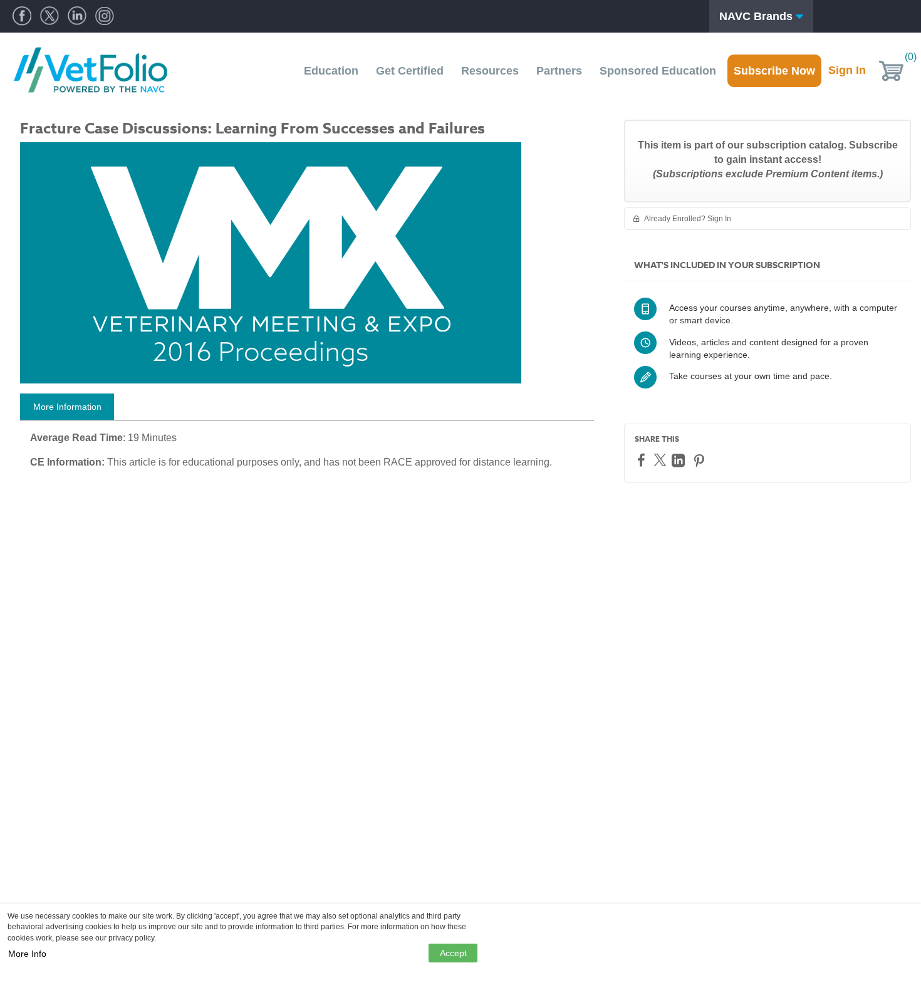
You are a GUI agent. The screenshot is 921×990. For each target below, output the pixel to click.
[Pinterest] (700, 460)
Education (331, 71)
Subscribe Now (774, 71)
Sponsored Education (658, 71)
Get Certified (410, 71)
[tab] (67, 406)
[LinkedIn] (680, 460)
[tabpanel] (307, 454)
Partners (559, 71)
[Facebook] (643, 459)
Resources (490, 71)
